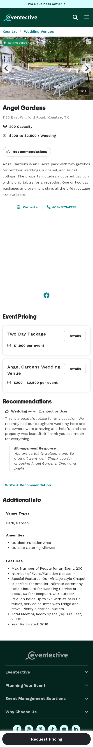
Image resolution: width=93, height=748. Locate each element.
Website (30, 207)
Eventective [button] (17, 672)
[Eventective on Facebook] (17, 729)
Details (74, 336)
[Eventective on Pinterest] (40, 729)
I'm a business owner (45, 4)
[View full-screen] (88, 41)
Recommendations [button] (29, 151)
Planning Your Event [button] (25, 685)
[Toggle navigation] (87, 17)
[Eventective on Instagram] (29, 729)
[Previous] (7, 68)
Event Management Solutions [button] (35, 698)
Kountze (10, 31)
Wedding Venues (39, 31)
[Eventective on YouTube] (64, 729)
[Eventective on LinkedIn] (76, 729)
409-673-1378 (64, 207)
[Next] (86, 68)
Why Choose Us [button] (21, 711)
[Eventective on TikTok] (52, 729)
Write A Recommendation (28, 485)
